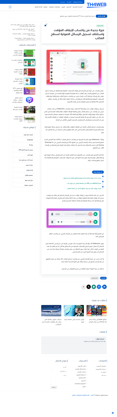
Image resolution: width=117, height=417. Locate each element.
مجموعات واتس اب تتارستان (16, 61)
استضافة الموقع (81, 375)
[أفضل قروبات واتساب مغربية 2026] (29, 72)
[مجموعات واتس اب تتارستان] (29, 62)
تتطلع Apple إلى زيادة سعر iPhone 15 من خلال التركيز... (97, 321)
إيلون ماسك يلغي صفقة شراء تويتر (74, 321)
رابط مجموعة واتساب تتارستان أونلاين (17, 81)
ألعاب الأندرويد (82, 366)
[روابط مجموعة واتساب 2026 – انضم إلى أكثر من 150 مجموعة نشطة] (29, 53)
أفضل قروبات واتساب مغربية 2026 (18, 72)
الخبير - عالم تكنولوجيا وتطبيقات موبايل (83, 395)
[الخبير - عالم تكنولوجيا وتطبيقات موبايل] (96, 5)
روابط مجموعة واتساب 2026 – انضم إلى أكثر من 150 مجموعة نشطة (16, 53)
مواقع (45, 7)
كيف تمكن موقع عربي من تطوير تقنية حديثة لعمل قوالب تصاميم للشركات (23, 25)
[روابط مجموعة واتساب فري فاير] (29, 109)
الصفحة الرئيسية (77, 7)
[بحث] (10, 7)
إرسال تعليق (100, 339)
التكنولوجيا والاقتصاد (80, 383)
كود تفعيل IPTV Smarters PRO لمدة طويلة (17, 90)
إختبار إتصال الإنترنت (80, 369)
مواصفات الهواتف (54, 7)
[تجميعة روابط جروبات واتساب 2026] (29, 119)
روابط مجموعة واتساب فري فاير (17, 108)
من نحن (63, 2)
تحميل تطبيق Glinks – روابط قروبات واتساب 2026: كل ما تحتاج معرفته (24, 39)
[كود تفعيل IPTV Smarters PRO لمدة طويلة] (29, 91)
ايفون (63, 7)
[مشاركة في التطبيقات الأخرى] (83, 287)
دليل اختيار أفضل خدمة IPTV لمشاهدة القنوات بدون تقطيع (77, 16)
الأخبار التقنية (38, 7)
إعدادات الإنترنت (81, 372)
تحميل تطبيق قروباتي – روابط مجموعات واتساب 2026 (23, 34)
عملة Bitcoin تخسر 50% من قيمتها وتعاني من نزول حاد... (83, 183)
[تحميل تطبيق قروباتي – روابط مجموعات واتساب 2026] (29, 100)
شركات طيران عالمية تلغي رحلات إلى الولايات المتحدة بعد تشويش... (51, 322)
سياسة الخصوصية (77, 2)
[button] (99, 287)
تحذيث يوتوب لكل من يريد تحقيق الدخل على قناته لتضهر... (84, 188)
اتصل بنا (69, 2)
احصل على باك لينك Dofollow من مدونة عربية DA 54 (24, 29)
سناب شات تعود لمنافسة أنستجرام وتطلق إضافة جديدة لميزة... (82, 178)
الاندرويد (68, 7)
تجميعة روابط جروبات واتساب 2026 (18, 119)
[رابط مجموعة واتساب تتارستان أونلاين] (29, 81)
